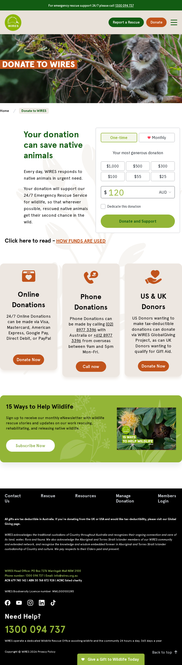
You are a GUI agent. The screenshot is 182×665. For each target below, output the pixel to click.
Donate (156, 22)
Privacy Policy (46, 651)
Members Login (167, 498)
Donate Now (29, 359)
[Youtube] (19, 604)
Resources (85, 495)
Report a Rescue (126, 22)
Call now (91, 366)
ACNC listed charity (69, 580)
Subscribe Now (30, 445)
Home (5, 111)
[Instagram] (30, 604)
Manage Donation (125, 498)
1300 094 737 (124, 5)
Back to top (162, 652)
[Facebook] (7, 604)
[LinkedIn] (42, 604)
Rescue (48, 495)
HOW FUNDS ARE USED (81, 241)
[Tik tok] (53, 604)
